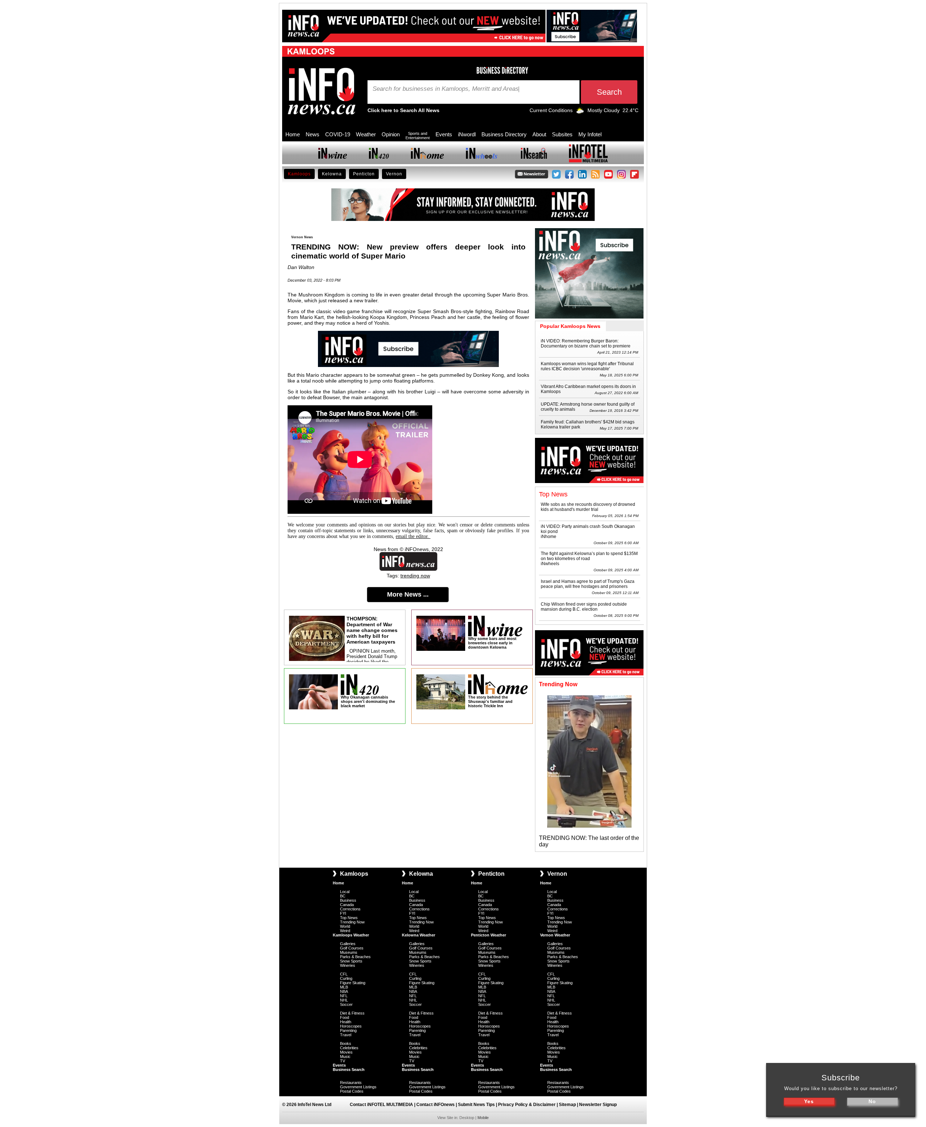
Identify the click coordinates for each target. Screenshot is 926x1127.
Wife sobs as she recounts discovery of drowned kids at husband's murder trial (588, 507)
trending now (415, 576)
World (345, 926)
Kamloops (299, 173)
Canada (347, 904)
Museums (348, 952)
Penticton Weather (488, 935)
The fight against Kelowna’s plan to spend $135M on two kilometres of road (589, 556)
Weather (366, 134)
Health (345, 1022)
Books (345, 1043)
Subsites (562, 134)
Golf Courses (352, 948)
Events (444, 134)
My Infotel (590, 134)
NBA (344, 991)
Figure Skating (352, 983)
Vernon (394, 173)
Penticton (364, 173)
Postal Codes (352, 1091)
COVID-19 (337, 134)
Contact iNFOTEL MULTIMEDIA (381, 1104)
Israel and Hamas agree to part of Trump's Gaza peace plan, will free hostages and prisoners (587, 584)
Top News (349, 917)
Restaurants (351, 1082)
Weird (345, 931)
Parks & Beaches (355, 957)
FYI (343, 913)
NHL (344, 1000)
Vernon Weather (555, 935)
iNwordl (467, 134)
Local (344, 891)
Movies (346, 1052)
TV (342, 1061)
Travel (345, 1035)
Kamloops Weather (351, 935)
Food (344, 1017)
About (539, 134)
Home (292, 134)
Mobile (483, 1117)
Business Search (349, 1069)
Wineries (347, 965)
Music (345, 1056)
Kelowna (332, 173)
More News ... (408, 594)
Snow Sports (351, 961)
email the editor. (413, 536)
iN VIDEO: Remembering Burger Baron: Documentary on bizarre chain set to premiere (585, 343)
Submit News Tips (476, 1104)
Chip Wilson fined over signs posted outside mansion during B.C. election (584, 607)
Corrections (350, 909)
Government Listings (358, 1087)
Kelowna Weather (418, 935)
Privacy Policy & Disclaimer (527, 1104)
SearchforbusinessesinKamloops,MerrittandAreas (446, 89)
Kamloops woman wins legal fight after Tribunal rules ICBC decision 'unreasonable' (587, 366)
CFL (344, 974)
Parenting (348, 1030)
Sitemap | (569, 1104)
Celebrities (349, 1048)
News (312, 134)
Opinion (391, 134)
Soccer (346, 1004)
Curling (346, 978)
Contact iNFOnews (435, 1104)
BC (342, 896)
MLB (344, 987)
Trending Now (352, 922)
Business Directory (504, 134)
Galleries (348, 944)
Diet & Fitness (352, 1013)
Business (348, 900)
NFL (344, 996)
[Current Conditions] (580, 112)
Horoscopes (351, 1026)
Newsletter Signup (598, 1104)
